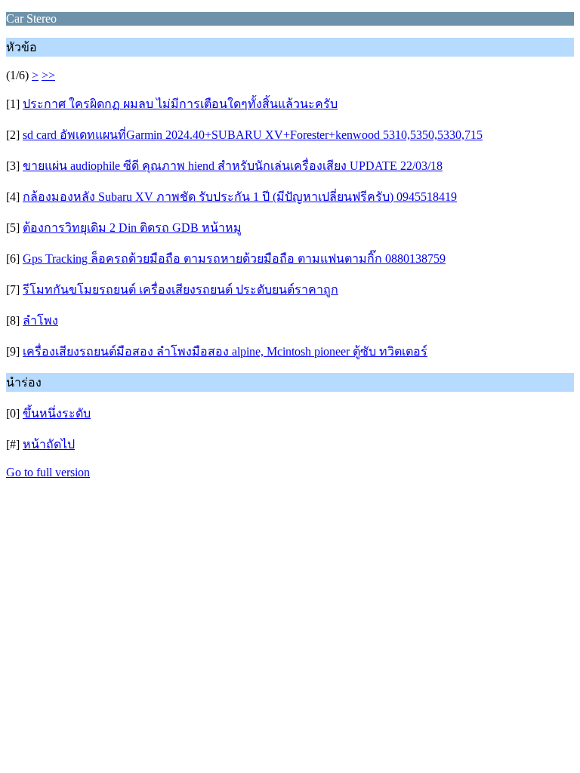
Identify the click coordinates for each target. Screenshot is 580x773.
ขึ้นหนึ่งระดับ (57, 413)
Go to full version (48, 472)
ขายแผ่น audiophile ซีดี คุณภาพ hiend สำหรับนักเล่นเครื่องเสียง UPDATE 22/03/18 (233, 165)
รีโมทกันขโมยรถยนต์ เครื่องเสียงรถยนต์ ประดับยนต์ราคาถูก (180, 289)
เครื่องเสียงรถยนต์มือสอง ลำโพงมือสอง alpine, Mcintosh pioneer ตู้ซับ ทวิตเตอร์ (225, 351)
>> (48, 75)
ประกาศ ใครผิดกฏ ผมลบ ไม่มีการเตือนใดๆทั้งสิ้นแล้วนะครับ (180, 103)
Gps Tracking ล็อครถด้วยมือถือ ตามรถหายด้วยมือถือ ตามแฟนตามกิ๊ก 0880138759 (234, 258)
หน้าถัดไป (49, 444)
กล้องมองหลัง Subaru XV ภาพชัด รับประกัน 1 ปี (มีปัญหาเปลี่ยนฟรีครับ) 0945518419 (240, 196)
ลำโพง (40, 320)
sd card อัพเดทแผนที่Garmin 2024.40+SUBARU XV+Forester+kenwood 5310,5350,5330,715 (253, 134)
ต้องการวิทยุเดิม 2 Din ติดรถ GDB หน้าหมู (132, 227)
